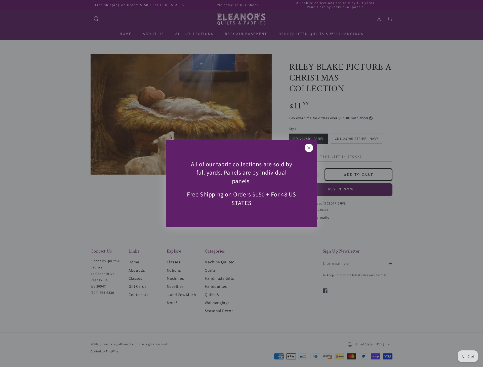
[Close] (308, 147)
